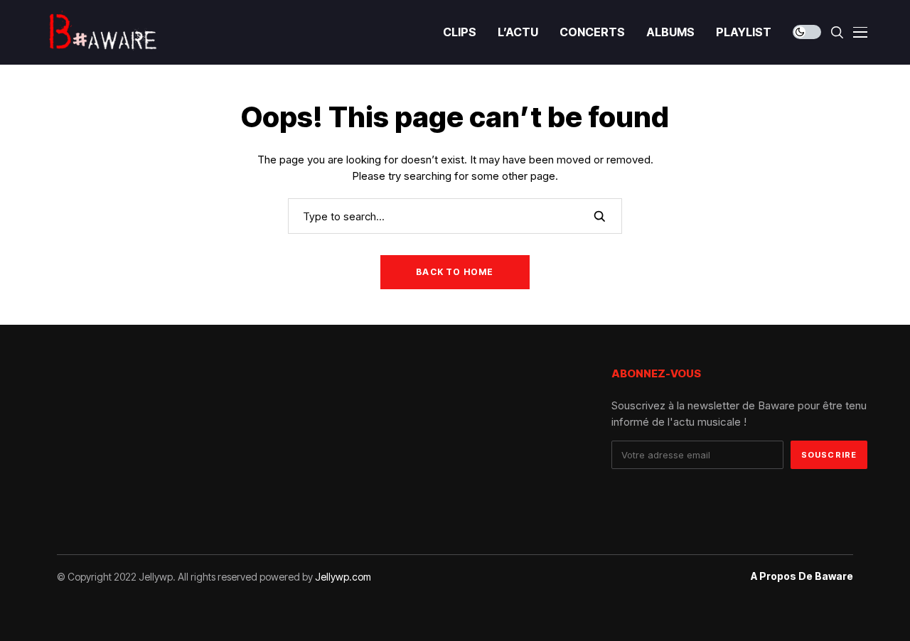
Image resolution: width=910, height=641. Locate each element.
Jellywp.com (343, 577)
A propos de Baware (802, 576)
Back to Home (454, 271)
